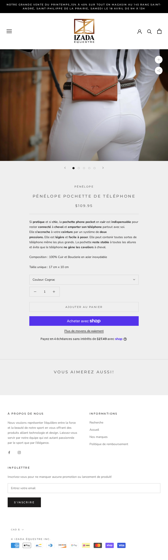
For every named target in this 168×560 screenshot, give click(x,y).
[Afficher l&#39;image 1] (73, 168)
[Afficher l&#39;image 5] (94, 168)
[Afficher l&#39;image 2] (79, 168)
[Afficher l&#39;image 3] (84, 168)
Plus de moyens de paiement (84, 331)
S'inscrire (24, 502)
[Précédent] (65, 168)
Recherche (96, 422)
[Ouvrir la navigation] (9, 31)
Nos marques (98, 437)
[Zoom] (159, 59)
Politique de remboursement (108, 444)
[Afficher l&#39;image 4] (89, 168)
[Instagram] (19, 452)
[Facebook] (9, 452)
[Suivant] (103, 168)
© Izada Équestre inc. (31, 539)
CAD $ (15, 529)
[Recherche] (149, 31)
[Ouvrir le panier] (159, 31)
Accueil (94, 430)
